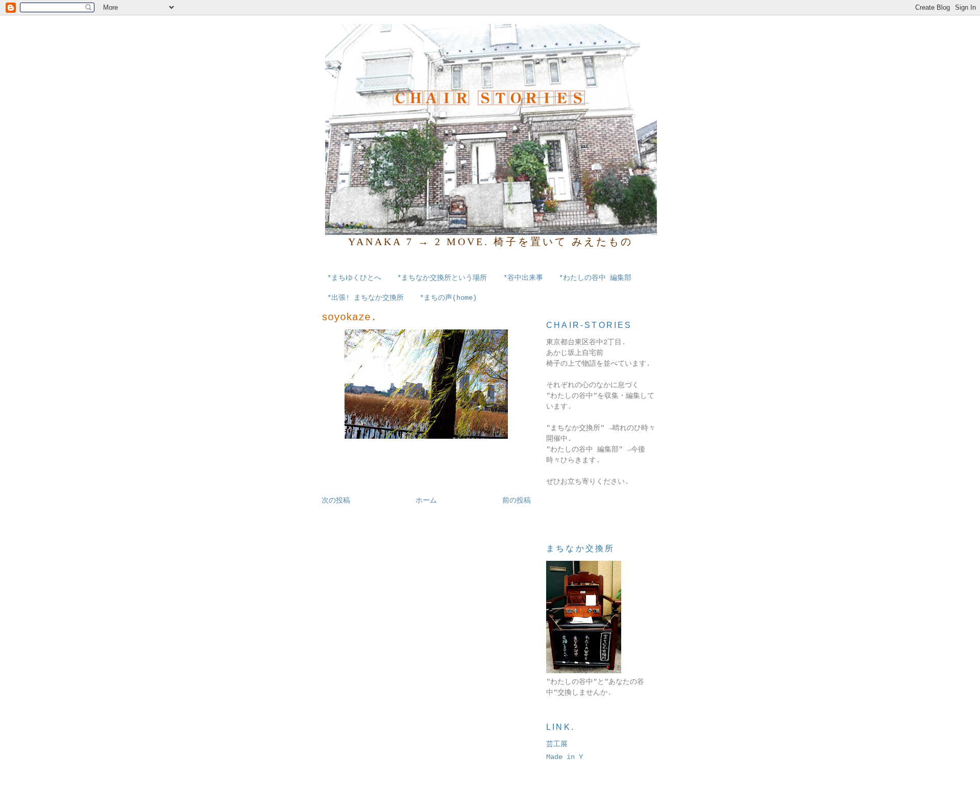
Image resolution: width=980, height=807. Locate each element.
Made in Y (564, 757)
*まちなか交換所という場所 (442, 278)
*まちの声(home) (448, 298)
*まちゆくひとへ (354, 278)
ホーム (426, 500)
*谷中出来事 (523, 278)
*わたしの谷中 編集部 (595, 278)
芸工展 (557, 744)
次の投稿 (336, 500)
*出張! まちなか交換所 (365, 298)
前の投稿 (516, 500)
